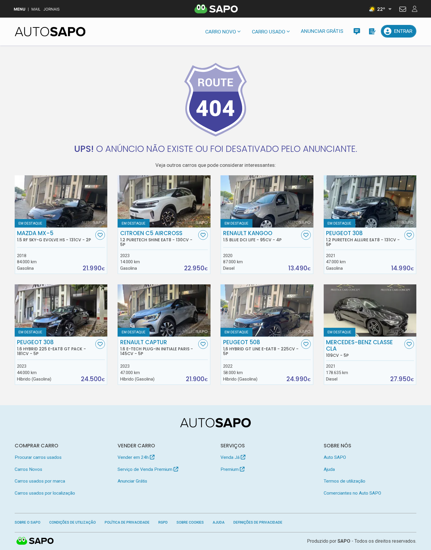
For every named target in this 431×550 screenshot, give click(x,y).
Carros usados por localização (45, 493)
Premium (230, 469)
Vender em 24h (134, 457)
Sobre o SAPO (27, 522)
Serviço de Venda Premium (146, 469)
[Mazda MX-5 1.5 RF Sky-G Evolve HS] (61, 201)
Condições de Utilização (72, 522)
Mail (35, 9)
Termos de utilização (344, 481)
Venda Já (230, 457)
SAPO (35, 541)
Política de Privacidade (127, 522)
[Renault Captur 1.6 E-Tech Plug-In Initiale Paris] (164, 310)
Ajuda (329, 469)
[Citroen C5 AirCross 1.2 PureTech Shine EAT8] (164, 201)
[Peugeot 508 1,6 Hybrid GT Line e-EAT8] (266, 310)
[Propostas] (372, 31)
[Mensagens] (356, 31)
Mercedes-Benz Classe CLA (359, 348)
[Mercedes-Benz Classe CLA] (370, 310)
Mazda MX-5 (54, 236)
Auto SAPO (335, 457)
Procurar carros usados (38, 457)
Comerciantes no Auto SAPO (352, 493)
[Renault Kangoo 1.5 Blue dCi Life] (266, 201)
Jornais (51, 9)
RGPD (163, 522)
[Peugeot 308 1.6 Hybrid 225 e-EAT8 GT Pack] (61, 310)
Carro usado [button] (268, 32)
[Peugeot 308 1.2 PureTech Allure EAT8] (370, 201)
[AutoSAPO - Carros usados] (50, 31)
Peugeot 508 (260, 347)
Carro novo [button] (220, 32)
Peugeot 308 (363, 238)
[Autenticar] (402, 10)
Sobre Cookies (190, 522)
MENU (19, 9)
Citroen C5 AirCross (156, 238)
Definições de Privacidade (257, 522)
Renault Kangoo (252, 236)
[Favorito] (100, 235)
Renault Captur (156, 347)
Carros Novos (28, 469)
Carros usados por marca (40, 481)
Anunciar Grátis (322, 31)
